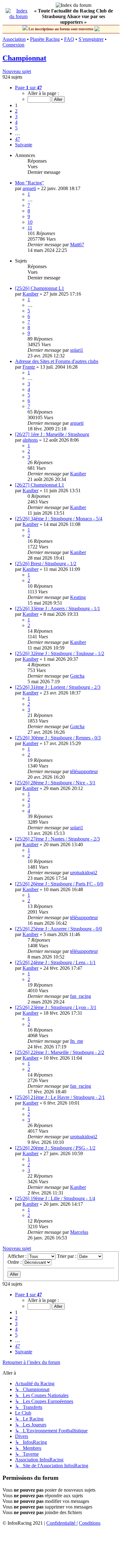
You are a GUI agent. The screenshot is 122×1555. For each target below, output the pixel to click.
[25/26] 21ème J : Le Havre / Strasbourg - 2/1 (60, 1097)
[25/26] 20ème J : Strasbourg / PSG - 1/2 (55, 1147)
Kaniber (30, 294)
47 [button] (17, 139)
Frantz (29, 367)
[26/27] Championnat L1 (39, 485)
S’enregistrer (91, 39)
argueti (29, 188)
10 (30, 222)
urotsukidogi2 (83, 872)
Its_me (76, 1041)
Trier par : (67, 1256)
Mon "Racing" (29, 182)
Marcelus (79, 1232)
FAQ (69, 39)
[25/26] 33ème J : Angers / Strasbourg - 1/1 (57, 608)
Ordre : (15, 1262)
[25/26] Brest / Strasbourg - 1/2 (45, 563)
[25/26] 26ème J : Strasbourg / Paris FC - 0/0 (59, 883)
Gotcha (77, 676)
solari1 (76, 350)
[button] (28, 87)
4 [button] (16, 122)
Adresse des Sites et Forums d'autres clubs (56, 361)
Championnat (24, 58)
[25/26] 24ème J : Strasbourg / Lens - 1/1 (55, 962)
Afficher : (18, 1256)
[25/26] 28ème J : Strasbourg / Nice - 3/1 (55, 782)
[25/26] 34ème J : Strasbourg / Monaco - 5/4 (58, 518)
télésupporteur (84, 771)
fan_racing (80, 996)
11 (30, 227)
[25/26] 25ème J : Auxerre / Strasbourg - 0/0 (58, 928)
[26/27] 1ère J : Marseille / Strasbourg (52, 434)
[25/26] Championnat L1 (39, 288)
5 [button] (16, 127)
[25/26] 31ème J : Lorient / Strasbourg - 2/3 (57, 687)
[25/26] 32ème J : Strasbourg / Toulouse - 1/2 (59, 653)
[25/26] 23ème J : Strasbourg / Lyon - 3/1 (55, 1007)
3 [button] (16, 116)
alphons (30, 440)
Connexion (13, 44)
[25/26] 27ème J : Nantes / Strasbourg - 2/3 (57, 838)
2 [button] (16, 111)
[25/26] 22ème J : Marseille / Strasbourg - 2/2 (59, 1052)
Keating (78, 597)
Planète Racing (45, 39)
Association (14, 39)
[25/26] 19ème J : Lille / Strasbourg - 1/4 (55, 1198)
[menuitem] (61, 1523)
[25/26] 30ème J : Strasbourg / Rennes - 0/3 (58, 737)
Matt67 (77, 244)
